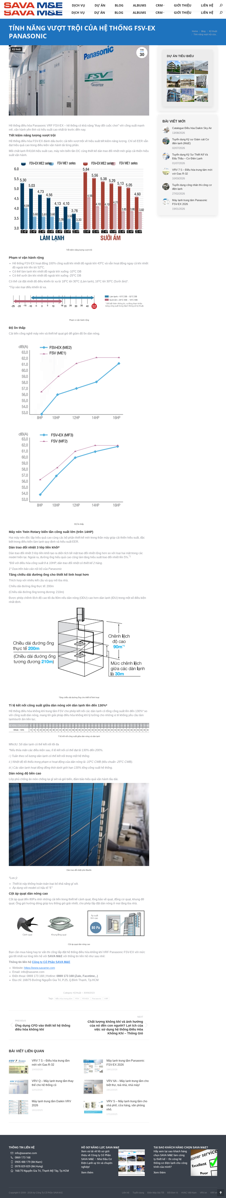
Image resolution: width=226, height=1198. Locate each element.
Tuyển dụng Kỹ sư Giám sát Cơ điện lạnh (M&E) (190, 141)
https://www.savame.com (39, 967)
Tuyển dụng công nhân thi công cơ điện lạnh (192, 186)
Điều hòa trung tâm (64, 999)
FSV (77, 999)
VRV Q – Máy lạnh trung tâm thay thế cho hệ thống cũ (52, 1083)
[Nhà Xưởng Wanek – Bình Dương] (187, 67)
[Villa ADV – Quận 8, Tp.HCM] (187, 81)
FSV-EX (85, 999)
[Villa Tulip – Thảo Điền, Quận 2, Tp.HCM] (174, 81)
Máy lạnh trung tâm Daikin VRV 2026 (51, 1103)
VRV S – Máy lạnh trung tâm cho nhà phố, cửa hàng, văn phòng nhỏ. (126, 1105)
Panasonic (96, 999)
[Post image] (18, 1066)
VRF (106, 999)
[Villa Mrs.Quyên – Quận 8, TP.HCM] (174, 95)
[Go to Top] (220, 1192)
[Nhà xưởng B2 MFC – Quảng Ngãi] (201, 67)
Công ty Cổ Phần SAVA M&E (51, 962)
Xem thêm (87, 1172)
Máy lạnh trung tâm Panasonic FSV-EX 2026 (125, 1062)
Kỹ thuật (16, 49)
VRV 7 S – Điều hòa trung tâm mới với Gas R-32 (51, 1062)
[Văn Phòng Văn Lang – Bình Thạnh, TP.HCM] (201, 81)
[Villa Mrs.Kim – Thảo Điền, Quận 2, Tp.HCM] (187, 95)
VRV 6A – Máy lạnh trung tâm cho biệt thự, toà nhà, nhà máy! (127, 1083)
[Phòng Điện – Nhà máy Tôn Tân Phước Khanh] (201, 95)
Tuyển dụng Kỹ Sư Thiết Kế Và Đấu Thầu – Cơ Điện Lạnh (190, 156)
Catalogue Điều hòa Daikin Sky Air (192, 128)
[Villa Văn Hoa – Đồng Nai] (174, 67)
